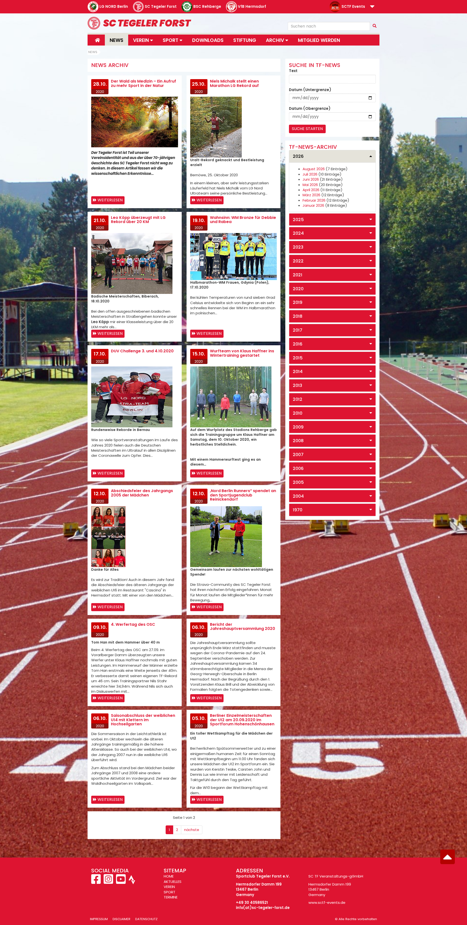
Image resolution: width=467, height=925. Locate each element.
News (116, 40)
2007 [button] (298, 454)
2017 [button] (297, 330)
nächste (191, 829)
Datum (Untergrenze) (310, 89)
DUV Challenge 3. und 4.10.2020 (142, 351)
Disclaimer (121, 919)
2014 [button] (298, 371)
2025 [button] (298, 219)
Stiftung (244, 40)
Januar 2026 (313, 205)
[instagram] (108, 881)
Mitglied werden (319, 40)
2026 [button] (298, 156)
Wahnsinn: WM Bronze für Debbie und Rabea (243, 220)
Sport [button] (171, 40)
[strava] (131, 881)
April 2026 (311, 189)
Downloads (208, 40)
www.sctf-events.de (326, 902)
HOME (169, 876)
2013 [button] (297, 385)
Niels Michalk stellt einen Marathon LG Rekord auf (234, 83)
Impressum (99, 919)
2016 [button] (297, 344)
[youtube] (120, 881)
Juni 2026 (311, 179)
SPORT (169, 892)
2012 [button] (297, 399)
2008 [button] (298, 441)
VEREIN (169, 886)
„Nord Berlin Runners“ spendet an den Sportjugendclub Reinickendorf (243, 495)
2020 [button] (298, 289)
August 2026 (314, 168)
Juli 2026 (310, 174)
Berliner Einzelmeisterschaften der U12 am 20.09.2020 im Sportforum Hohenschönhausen (242, 720)
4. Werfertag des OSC (133, 624)
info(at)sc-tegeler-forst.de (263, 907)
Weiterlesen (110, 200)
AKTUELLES (172, 881)
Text (293, 70)
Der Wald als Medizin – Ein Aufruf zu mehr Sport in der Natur (143, 83)
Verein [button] (141, 40)
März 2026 (311, 194)
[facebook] (96, 881)
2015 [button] (298, 358)
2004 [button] (298, 496)
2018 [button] (297, 316)
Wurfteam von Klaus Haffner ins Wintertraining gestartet (242, 353)
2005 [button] (298, 482)
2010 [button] (297, 413)
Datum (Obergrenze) (310, 108)
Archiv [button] (275, 40)
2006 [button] (298, 468)
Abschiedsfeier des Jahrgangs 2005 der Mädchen (142, 493)
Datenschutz (146, 919)
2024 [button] (298, 233)
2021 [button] (297, 275)
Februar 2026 (314, 200)
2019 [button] (297, 302)
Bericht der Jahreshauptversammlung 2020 (242, 627)
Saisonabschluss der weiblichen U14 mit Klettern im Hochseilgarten (143, 720)
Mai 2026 (310, 184)
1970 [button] (297, 510)
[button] (372, 7)
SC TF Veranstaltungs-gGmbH (335, 876)
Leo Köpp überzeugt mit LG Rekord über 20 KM (138, 220)
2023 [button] (298, 247)
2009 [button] (298, 427)
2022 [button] (298, 261)
